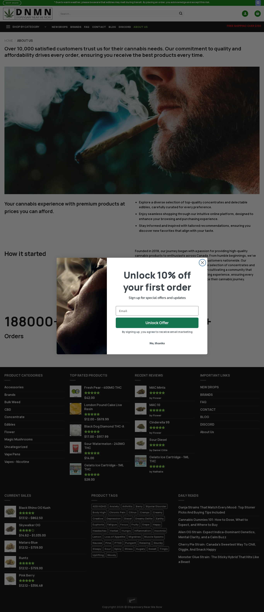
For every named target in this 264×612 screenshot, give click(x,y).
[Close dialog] (202, 262)
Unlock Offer (157, 322)
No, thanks (157, 343)
